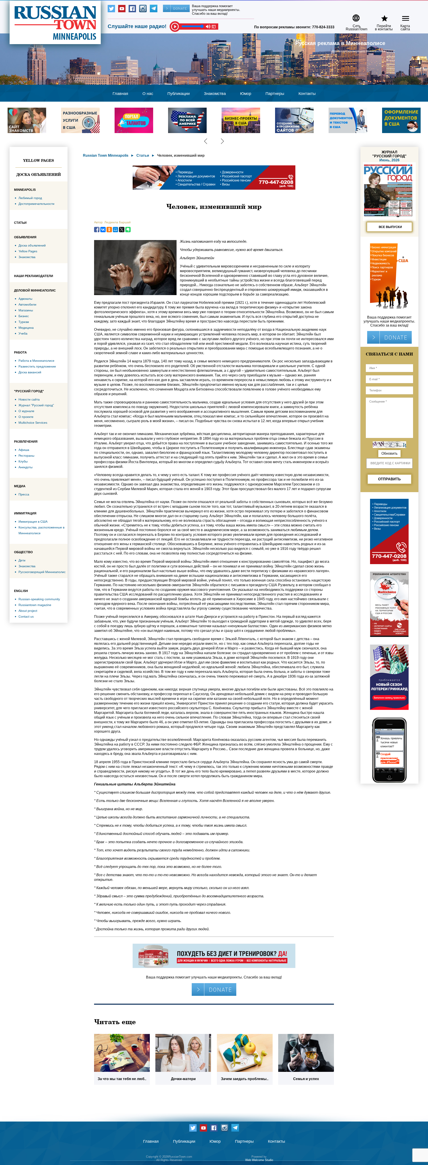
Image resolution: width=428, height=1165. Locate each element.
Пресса (24, 494)
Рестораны (26, 455)
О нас (147, 93)
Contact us (26, 616)
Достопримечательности (36, 203)
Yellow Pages (38, 160)
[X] (121, 229)
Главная (120, 93)
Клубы (23, 461)
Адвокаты (25, 298)
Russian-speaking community (39, 599)
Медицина (26, 327)
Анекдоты (26, 467)
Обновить (389, 453)
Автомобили (27, 304)
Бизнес (24, 316)
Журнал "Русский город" (36, 405)
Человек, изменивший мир (181, 155)
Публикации (178, 93)
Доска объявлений (38, 174)
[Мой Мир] (115, 229)
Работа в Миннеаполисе (36, 360)
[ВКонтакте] (103, 229)
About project (28, 610)
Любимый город (30, 198)
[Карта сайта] (402, 16)
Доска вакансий (30, 372)
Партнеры (274, 93)
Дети (22, 560)
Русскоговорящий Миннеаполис (42, 572)
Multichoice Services (33, 422)
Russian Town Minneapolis (105, 155)
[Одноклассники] (109, 229)
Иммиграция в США (33, 521)
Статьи (142, 155)
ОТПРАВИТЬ (389, 479)
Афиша (24, 450)
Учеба (23, 333)
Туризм (24, 322)
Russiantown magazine (35, 605)
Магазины (26, 310)
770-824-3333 (323, 27)
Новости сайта (29, 399)
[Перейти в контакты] (381, 16)
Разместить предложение (37, 366)
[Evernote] (128, 229)
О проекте (26, 417)
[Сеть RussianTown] (353, 16)
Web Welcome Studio (259, 1160)
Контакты (307, 93)
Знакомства (215, 93)
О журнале (26, 411)
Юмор (245, 93)
